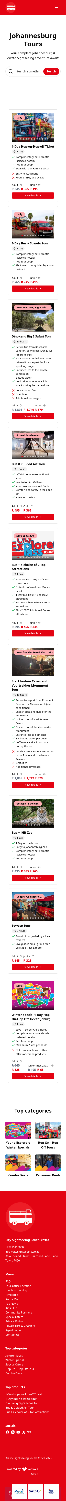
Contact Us (12, 1335)
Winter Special (14, 1360)
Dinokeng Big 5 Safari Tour (22, 1403)
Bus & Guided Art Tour (19, 1407)
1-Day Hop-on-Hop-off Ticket (23, 1394)
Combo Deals (14, 1373)
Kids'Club (11, 1308)
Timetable (11, 1295)
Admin (34, 1474)
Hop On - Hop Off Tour (19, 1369)
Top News (11, 1303)
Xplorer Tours (14, 1355)
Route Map (12, 1299)
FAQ (8, 1281)
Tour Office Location (18, 1286)
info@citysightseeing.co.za (22, 1252)
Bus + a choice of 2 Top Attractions (27, 1412)
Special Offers (14, 1317)
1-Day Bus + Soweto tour (21, 1399)
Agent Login (13, 1330)
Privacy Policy (14, 1321)
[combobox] (33, 71)
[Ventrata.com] (29, 1469)
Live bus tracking (16, 1290)
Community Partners (18, 1312)
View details (31, 195)
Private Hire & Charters (20, 1326)
